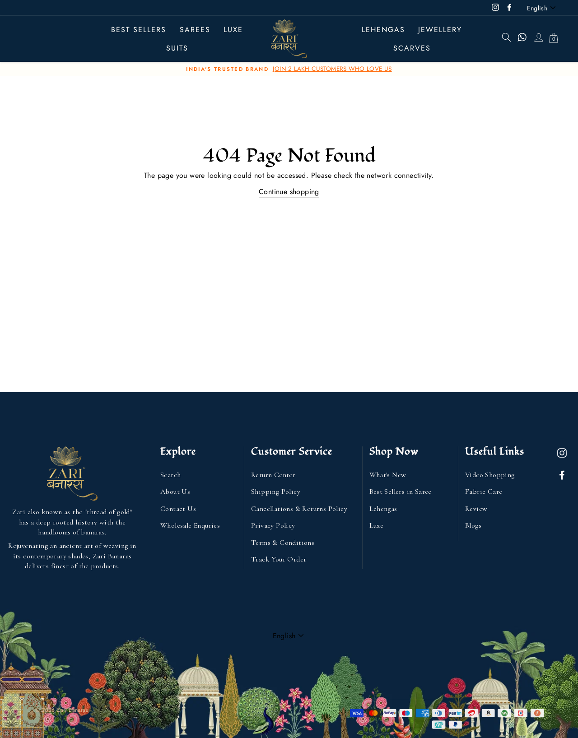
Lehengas (383, 29)
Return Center (273, 474)
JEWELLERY (440, 29)
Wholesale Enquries (190, 525)
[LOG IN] (538, 38)
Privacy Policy (273, 525)
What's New (387, 474)
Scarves (412, 48)
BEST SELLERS (138, 29)
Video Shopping (490, 474)
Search (170, 474)
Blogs (473, 525)
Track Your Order (278, 559)
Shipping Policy (275, 491)
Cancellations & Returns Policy (299, 508)
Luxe (376, 525)
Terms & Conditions (282, 542)
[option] (289, 69)
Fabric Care (483, 491)
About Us (175, 491)
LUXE (233, 29)
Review (476, 508)
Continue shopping (289, 191)
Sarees (195, 29)
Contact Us (178, 508)
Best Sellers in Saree (400, 491)
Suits (177, 48)
